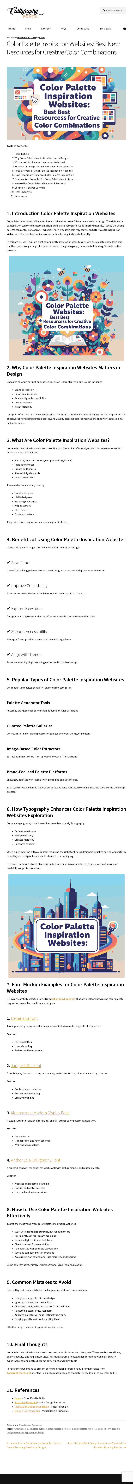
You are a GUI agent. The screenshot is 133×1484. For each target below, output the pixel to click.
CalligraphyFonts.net (63, 998)
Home (11, 28)
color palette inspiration (60, 1428)
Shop (28, 28)
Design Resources (33, 1425)
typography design (34, 1432)
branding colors (20, 1428)
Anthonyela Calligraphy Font (35, 1160)
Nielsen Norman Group (27, 1410)
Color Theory (104, 1428)
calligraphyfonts (38, 1428)
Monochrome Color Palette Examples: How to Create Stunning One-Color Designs (34, 1445)
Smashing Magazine (26, 1402)
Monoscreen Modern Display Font (40, 1112)
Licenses (46, 28)
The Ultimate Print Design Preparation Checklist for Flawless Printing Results (97, 1445)
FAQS (63, 28)
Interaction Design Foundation (32, 1406)
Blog (21, 1425)
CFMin (42, 37)
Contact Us (83, 28)
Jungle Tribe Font (26, 1065)
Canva (18, 1398)
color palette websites (85, 1428)
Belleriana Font (24, 1018)
